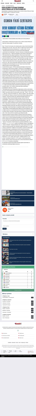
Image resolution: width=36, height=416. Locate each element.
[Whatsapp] (18, 330)
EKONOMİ (7, 3)
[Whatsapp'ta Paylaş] (6, 36)
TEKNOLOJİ (19, 3)
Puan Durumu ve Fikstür (6, 335)
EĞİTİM (23, 3)
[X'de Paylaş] (4, 36)
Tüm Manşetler (22, 335)
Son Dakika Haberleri (6, 337)
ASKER (9, 352)
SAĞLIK (4, 352)
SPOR (14, 3)
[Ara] (33, 1)
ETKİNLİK (20, 351)
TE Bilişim (9, 209)
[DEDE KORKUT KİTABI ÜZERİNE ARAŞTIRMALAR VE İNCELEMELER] (18, 25)
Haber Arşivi (21, 337)
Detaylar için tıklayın (18, 290)
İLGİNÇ (15, 351)
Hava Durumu (5, 333)
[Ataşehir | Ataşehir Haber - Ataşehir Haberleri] (17, 1)
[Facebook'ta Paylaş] (2, 36)
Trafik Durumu (22, 333)
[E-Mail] (8, 211)
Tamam (2, 356)
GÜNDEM (2, 3)
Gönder (4, 228)
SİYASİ (11, 3)
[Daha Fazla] (8, 36)
